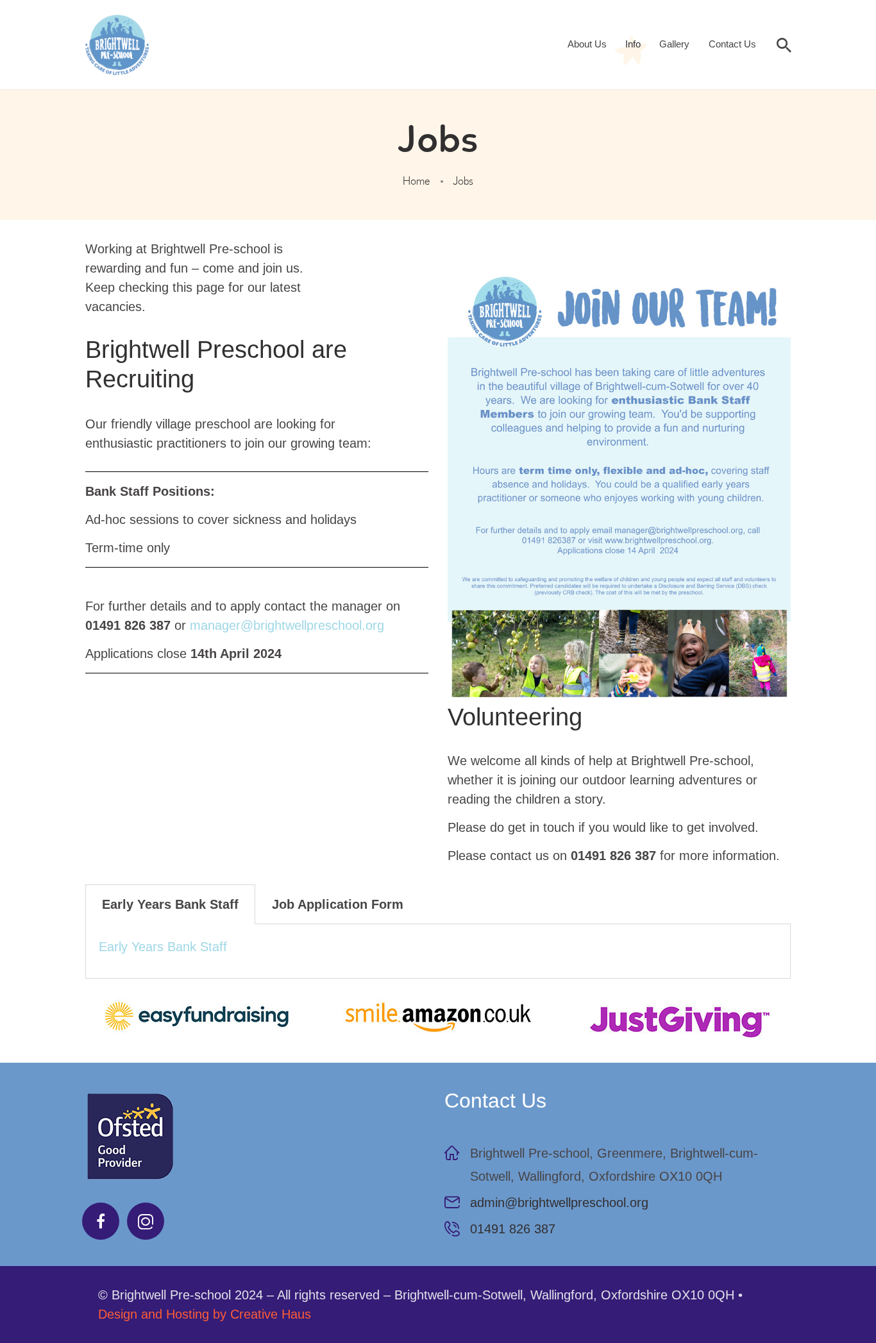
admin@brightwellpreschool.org (559, 1202)
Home (416, 181)
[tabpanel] (438, 951)
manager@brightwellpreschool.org (287, 625)
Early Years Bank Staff (163, 947)
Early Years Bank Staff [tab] (170, 904)
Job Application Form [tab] (337, 904)
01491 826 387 (512, 1229)
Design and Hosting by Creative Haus (204, 1314)
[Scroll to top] (831, 1298)
